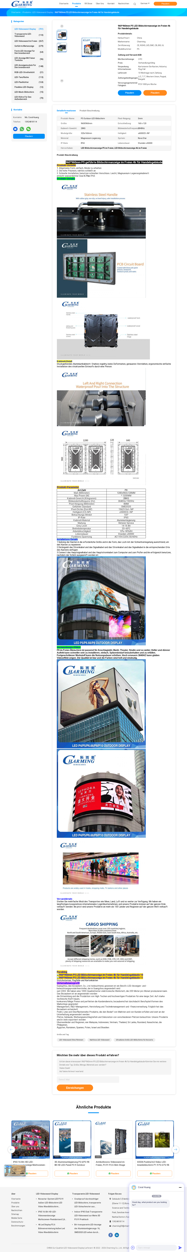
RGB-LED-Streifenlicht (29, 72)
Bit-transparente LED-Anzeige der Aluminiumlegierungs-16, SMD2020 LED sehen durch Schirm (87, 1229)
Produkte (15, 1203)
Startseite (16, 1199)
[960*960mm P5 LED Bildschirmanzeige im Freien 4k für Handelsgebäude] (91, 48)
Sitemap (15, 1214)
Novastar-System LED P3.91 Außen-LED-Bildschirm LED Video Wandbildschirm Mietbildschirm (51, 1203)
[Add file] (133, 1248)
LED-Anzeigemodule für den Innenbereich (29, 66)
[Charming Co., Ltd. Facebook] (110, 1235)
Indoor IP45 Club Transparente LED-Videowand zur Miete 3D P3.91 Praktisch (88, 1216)
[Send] (180, 1248)
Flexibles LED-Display (29, 87)
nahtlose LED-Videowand (99, 1040)
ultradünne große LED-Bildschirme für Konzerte (134, 1040)
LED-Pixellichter (29, 82)
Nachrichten (16, 1210)
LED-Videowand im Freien (29, 41)
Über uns (15, 1206)
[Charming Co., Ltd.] (22, 4)
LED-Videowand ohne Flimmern (71, 1040)
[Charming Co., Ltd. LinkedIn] (117, 1235)
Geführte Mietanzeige (29, 46)
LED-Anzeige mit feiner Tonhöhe (29, 59)
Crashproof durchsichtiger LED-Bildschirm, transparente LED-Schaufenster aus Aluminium (87, 1203)
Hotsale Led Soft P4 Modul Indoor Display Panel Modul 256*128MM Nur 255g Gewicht (113, 1165)
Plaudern (165, 4)
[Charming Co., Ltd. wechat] (28, 129)
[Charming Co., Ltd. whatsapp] (22, 129)
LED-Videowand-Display (29, 29)
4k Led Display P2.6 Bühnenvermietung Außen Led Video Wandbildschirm (51, 1228)
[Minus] (180, 1187)
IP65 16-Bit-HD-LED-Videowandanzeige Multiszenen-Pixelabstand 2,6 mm (51, 1216)
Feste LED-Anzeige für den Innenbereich (29, 52)
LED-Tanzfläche (29, 77)
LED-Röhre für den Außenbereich (29, 98)
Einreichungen (75, 1087)
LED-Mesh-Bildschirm (29, 92)
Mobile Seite (16, 1218)
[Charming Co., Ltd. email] (15, 129)
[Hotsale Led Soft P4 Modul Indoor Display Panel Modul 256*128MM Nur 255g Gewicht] (113, 1140)
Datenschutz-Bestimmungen (18, 1224)
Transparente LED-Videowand (29, 35)
